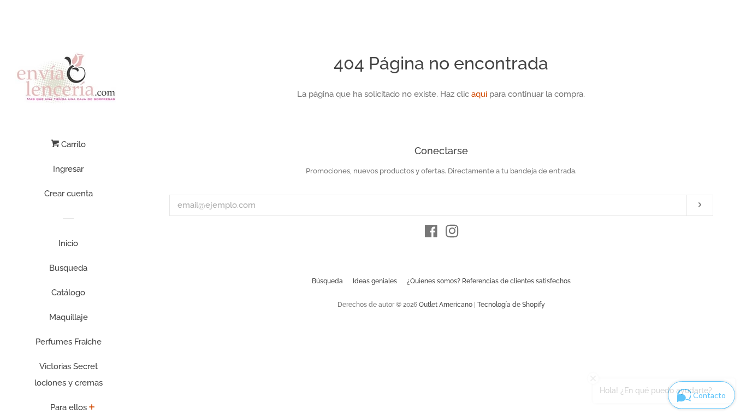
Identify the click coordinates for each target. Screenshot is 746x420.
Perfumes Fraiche (68, 342)
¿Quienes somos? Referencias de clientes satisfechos (489, 281)
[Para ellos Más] (92, 408)
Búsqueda (327, 281)
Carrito (72, 144)
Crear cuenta (68, 194)
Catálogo (68, 293)
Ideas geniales (375, 281)
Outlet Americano (445, 304)
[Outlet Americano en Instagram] (452, 233)
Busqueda (68, 268)
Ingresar (68, 169)
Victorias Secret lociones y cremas (68, 374)
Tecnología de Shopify (511, 304)
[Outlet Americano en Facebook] (431, 233)
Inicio (68, 243)
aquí (479, 94)
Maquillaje (68, 317)
